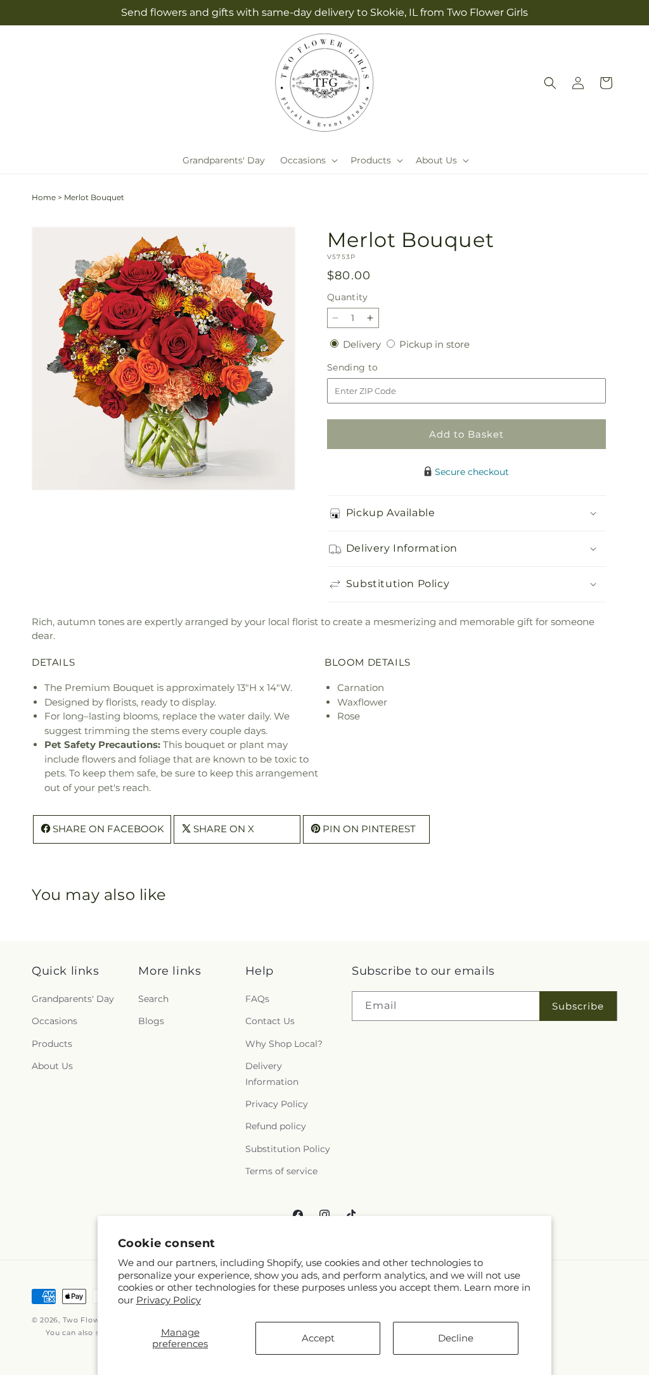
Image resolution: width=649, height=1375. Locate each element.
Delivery (363, 344)
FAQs (257, 998)
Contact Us (270, 1021)
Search (153, 998)
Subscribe (578, 1006)
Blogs (151, 1021)
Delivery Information (272, 1073)
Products (52, 1043)
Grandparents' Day (73, 998)
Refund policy (275, 1126)
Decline (455, 1338)
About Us (52, 1066)
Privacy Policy (168, 1300)
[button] (308, 160)
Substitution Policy (287, 1149)
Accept (318, 1338)
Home (44, 197)
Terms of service (281, 1171)
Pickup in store (434, 344)
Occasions (54, 1021)
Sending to (371, 367)
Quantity (347, 297)
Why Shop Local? (284, 1043)
